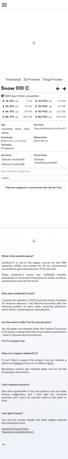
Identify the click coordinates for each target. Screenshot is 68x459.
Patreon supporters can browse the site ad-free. (34, 187)
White (5, 132)
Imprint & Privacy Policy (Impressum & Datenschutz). (18, 430)
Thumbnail (13, 79)
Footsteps (7, 128)
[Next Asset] (64, 88)
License (14, 340)
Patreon (18, 363)
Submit (5, 178)
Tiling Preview (52, 79)
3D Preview (31, 79)
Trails (26, 128)
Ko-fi (50, 363)
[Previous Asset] (57, 88)
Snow (7, 88)
